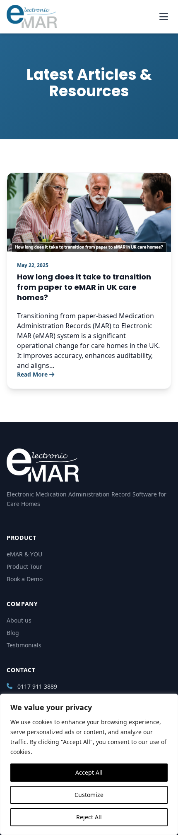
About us (19, 620)
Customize (89, 795)
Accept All (89, 772)
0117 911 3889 (37, 686)
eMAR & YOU (24, 554)
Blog (13, 633)
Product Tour (24, 566)
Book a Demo (25, 579)
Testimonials (24, 645)
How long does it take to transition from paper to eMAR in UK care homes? (84, 287)
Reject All (89, 817)
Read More (32, 374)
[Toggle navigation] (163, 16)
